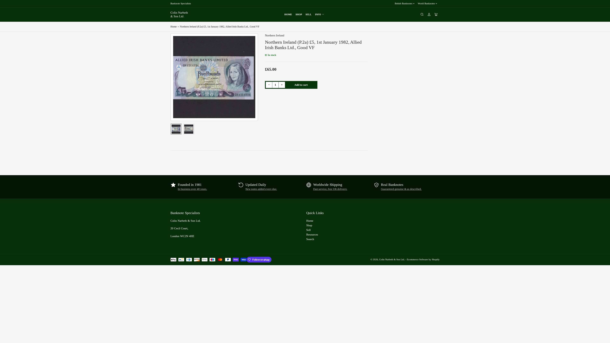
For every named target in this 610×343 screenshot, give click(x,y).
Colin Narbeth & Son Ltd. (392, 259)
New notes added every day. (261, 189)
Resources (312, 234)
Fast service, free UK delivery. (330, 189)
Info (318, 14)
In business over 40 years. (192, 189)
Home (288, 14)
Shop (298, 14)
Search (310, 239)
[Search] (422, 14)
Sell (308, 14)
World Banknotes (426, 3)
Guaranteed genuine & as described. (401, 189)
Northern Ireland (274, 35)
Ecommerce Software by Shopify (423, 259)
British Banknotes (403, 3)
